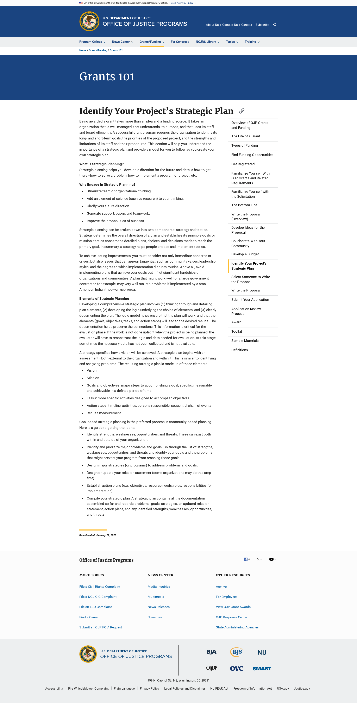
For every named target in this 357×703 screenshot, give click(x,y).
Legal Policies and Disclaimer (184, 688)
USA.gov (283, 688)
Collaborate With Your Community (248, 243)
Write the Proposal (246, 290)
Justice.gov (302, 688)
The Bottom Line (244, 205)
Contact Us (230, 25)
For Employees (226, 597)
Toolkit (236, 331)
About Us (212, 25)
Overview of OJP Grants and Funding (250, 125)
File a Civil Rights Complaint (99, 587)
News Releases (159, 607)
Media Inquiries (159, 587)
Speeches (155, 617)
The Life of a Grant (245, 136)
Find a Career (89, 617)
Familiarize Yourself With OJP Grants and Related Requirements (250, 178)
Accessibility (54, 688)
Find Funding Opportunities (252, 155)
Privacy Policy (149, 688)
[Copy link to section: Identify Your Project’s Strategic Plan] (240, 110)
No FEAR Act (219, 688)
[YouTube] (273, 562)
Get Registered (243, 164)
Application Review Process (246, 311)
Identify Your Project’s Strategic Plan (249, 265)
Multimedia (156, 597)
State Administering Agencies (237, 627)
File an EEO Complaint (95, 607)
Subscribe (262, 25)
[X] (261, 562)
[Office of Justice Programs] (89, 21)
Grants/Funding (98, 50)
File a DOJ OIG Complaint (98, 597)
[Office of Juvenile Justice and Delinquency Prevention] (211, 672)
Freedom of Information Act (252, 688)
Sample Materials (245, 341)
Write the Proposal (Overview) (246, 216)
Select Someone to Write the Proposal (250, 279)
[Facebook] (248, 562)
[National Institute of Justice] (262, 655)
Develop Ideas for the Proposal (248, 229)
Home (82, 50)
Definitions (239, 350)
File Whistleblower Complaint (88, 688)
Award (236, 322)
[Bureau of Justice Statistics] (237, 657)
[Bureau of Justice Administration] (212, 655)
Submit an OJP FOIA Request (100, 627)
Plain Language (124, 688)
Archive (221, 587)
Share (277, 27)
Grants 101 (116, 50)
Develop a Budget (245, 254)
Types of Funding (244, 145)
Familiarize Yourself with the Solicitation (250, 194)
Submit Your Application (250, 299)
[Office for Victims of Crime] (236, 671)
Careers (246, 25)
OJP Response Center (231, 617)
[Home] (145, 21)
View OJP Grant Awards (233, 607)
